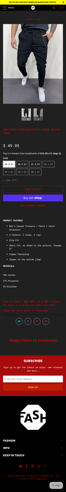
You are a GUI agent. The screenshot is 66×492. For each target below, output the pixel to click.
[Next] (59, 64)
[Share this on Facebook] (28, 321)
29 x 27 (9, 164)
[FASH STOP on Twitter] (20, 466)
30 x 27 (22, 164)
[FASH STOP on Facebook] (26, 466)
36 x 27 (35, 171)
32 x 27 (48, 164)
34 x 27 (22, 171)
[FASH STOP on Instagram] (39, 466)
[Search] (55, 7)
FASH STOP (19, 475)
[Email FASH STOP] (45, 466)
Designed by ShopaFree (40, 475)
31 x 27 (35, 164)
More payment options (33, 205)
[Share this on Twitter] (19, 321)
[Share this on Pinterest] (37, 321)
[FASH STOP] (33, 8)
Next (39, 19)
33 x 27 (9, 171)
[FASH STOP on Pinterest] (33, 466)
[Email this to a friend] (46, 321)
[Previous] (6, 64)
